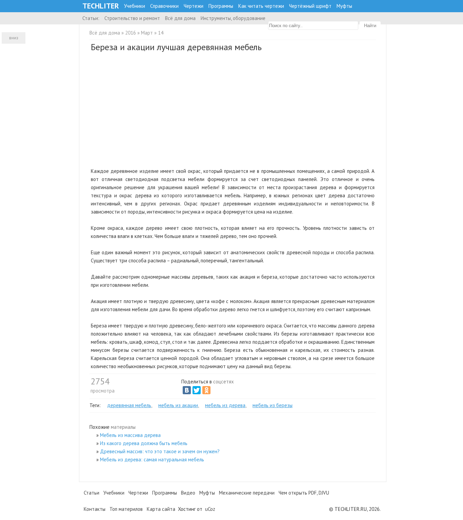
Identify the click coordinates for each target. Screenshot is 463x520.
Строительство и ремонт (132, 18)
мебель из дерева (225, 405)
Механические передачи (247, 492)
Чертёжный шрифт (310, 5)
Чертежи (193, 5)
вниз (13, 38)
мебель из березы (273, 405)
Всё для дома (180, 18)
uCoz (210, 509)
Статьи (91, 492)
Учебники (134, 5)
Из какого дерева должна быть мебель (143, 443)
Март (147, 32)
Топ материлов (126, 509)
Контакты (94, 509)
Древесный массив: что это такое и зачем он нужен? (160, 451)
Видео (188, 492)
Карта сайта (161, 509)
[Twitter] (197, 390)
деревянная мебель (129, 405)
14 (160, 32)
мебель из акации (178, 405)
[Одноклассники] (206, 390)
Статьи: (90, 18)
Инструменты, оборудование (233, 18)
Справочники (164, 5)
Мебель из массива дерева (130, 435)
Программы (220, 5)
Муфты (344, 5)
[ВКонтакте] (187, 390)
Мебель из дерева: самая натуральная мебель (152, 459)
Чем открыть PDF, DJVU (304, 492)
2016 (130, 32)
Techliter (100, 5)
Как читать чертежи (261, 5)
